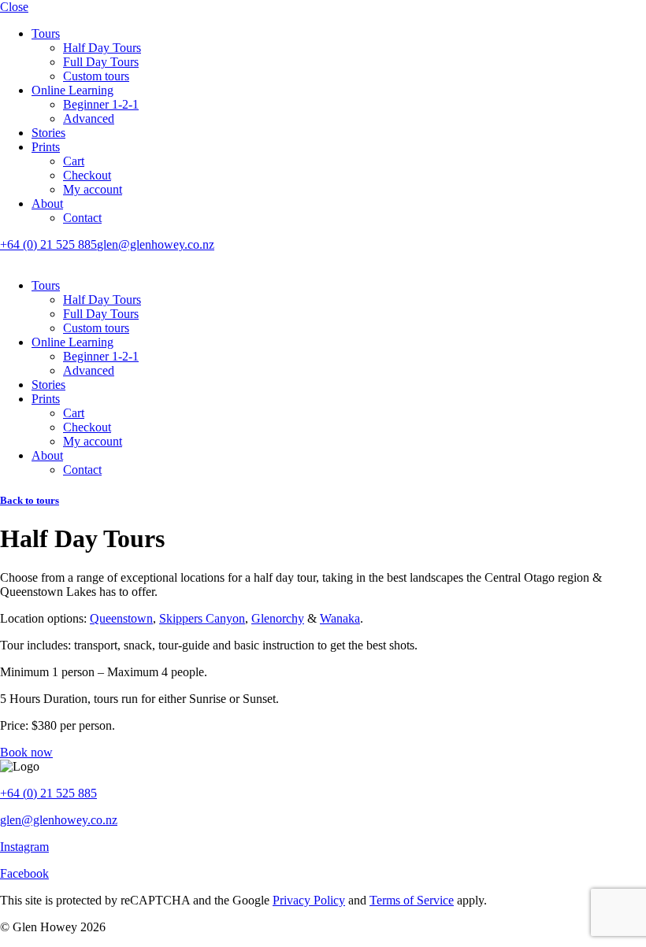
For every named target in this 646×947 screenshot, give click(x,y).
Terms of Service (411, 900)
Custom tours (96, 76)
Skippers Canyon (202, 618)
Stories (48, 132)
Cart (73, 161)
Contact (82, 217)
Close (14, 6)
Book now (26, 752)
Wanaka (340, 618)
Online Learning (72, 90)
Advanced (88, 118)
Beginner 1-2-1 (101, 104)
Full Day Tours (101, 61)
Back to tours (29, 500)
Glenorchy (277, 618)
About (47, 203)
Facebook (24, 873)
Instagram (24, 846)
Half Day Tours (102, 47)
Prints (46, 147)
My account (92, 189)
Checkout (87, 175)
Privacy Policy (309, 900)
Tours (46, 33)
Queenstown (121, 618)
